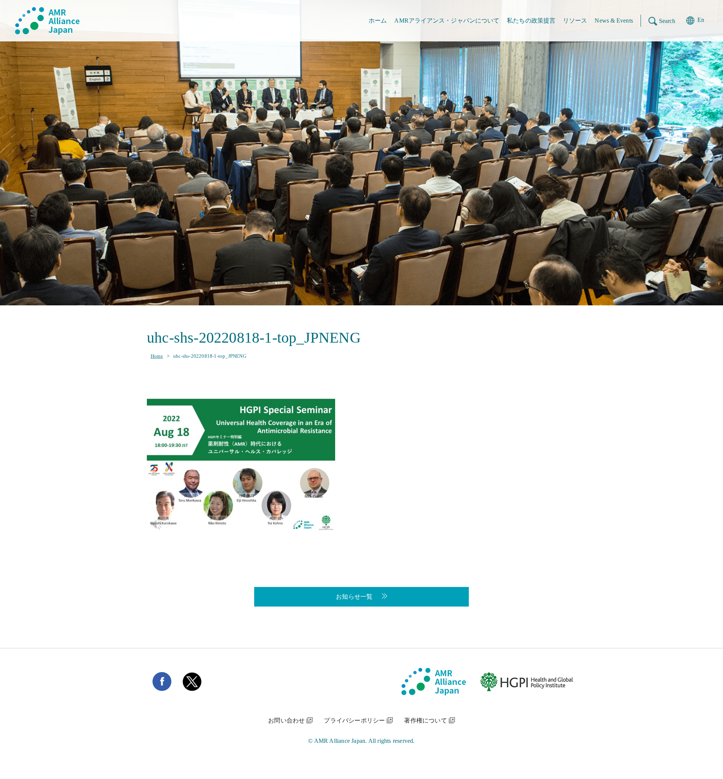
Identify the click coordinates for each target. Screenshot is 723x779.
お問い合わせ (286, 720)
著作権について (425, 720)
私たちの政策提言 (531, 20)
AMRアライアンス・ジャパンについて (446, 20)
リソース (575, 20)
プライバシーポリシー (354, 720)
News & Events (614, 20)
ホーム (378, 20)
